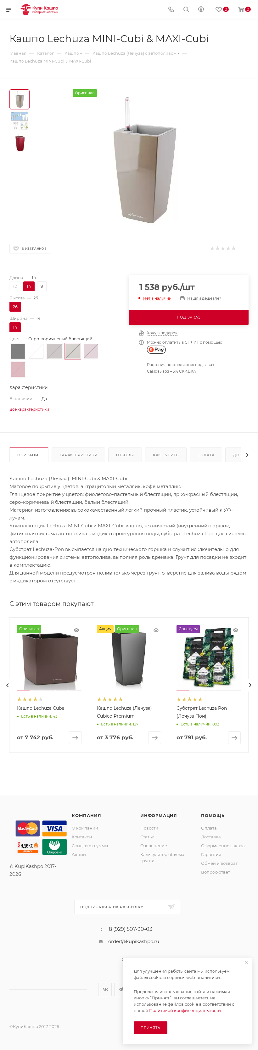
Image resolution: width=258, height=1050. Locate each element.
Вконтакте (105, 989)
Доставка (211, 836)
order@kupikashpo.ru (133, 941)
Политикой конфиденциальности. (185, 1010)
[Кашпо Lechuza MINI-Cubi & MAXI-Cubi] (143, 160)
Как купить (166, 455)
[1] (212, 249)
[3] (222, 249)
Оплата (206, 455)
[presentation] (7, 685)
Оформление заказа (223, 845)
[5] (233, 249)
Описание (29, 455)
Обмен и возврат (219, 863)
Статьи (147, 836)
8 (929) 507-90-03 (130, 929)
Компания (86, 815)
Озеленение (153, 845)
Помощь (213, 815)
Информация (158, 815)
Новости (149, 828)
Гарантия (211, 854)
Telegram (121, 989)
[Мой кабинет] (201, 10)
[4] (228, 249)
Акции (79, 854)
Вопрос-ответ (215, 872)
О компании (85, 828)
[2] (217, 249)
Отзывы (125, 455)
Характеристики (78, 455)
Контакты (82, 836)
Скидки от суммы (90, 845)
